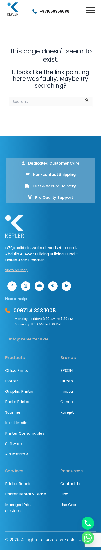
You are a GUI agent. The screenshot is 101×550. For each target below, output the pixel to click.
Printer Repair (18, 483)
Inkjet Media (16, 422)
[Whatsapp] (88, 537)
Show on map (16, 270)
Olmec (66, 401)
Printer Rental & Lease (25, 494)
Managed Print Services (18, 508)
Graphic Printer (19, 391)
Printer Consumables (24, 433)
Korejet (67, 412)
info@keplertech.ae (28, 339)
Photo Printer (17, 401)
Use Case (69, 504)
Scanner (13, 412)
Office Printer (17, 370)
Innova (66, 391)
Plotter (11, 381)
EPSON (66, 370)
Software (13, 443)
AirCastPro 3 (16, 454)
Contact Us (70, 483)
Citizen (66, 381)
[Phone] (88, 523)
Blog (64, 494)
